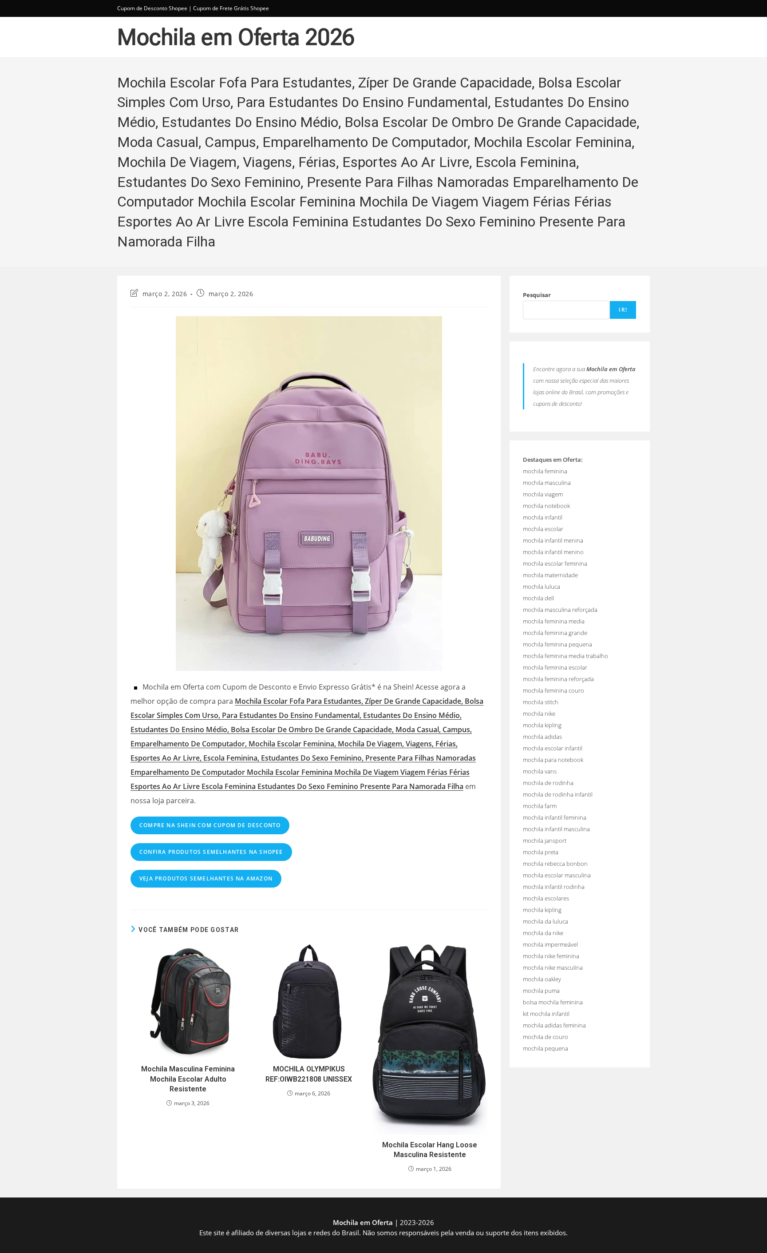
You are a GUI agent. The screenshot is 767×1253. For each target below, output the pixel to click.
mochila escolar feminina (555, 563)
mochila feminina (545, 471)
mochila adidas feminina (554, 1025)
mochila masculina (547, 483)
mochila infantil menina (553, 540)
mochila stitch (540, 702)
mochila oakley (542, 979)
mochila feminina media (554, 621)
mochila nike (539, 714)
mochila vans (540, 771)
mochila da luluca (545, 921)
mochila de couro (545, 1037)
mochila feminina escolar (555, 667)
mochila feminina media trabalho (565, 656)
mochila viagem (543, 494)
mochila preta (540, 852)
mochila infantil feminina (554, 817)
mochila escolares (546, 898)
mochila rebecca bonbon (555, 864)
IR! (623, 309)
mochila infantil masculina (556, 829)
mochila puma (541, 991)
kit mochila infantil (546, 1014)
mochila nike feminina (551, 956)
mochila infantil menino (553, 552)
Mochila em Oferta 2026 (236, 37)
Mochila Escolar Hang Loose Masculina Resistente (429, 1150)
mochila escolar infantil (552, 748)
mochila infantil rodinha (554, 887)
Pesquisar (537, 295)
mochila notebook (546, 506)
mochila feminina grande (555, 633)
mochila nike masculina (553, 967)
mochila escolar (543, 529)
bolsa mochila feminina (553, 1002)
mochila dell (538, 598)
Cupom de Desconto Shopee (152, 8)
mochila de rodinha (548, 783)
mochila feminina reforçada (558, 679)
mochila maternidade (550, 575)
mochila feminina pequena (557, 644)
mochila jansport (544, 841)
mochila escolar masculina (557, 875)
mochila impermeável (550, 944)
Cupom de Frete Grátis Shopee (231, 8)
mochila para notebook (553, 760)
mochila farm (540, 806)
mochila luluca (541, 587)
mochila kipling (542, 725)
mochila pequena (545, 1048)
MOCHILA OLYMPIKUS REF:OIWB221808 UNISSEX (308, 1074)
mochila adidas (542, 737)
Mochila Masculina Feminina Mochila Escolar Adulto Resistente (188, 1079)
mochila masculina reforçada (560, 610)
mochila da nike (543, 933)
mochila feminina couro (553, 690)
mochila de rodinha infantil (558, 794)
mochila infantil (542, 517)
